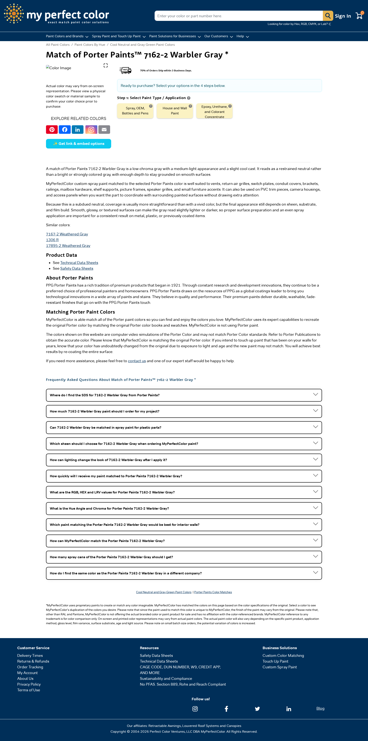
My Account (27, 672)
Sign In (343, 16)
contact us (137, 361)
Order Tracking (30, 667)
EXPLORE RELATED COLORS (78, 118)
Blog (320, 708)
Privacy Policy (29, 684)
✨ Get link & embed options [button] (78, 143)
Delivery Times (30, 655)
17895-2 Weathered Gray (68, 245)
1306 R (52, 240)
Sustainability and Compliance (166, 678)
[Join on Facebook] (226, 708)
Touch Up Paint (275, 661)
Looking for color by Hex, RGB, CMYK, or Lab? (298, 24)
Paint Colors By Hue (90, 45)
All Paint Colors (58, 45)
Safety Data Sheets (76, 268)
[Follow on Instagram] (195, 708)
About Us (25, 678)
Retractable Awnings (164, 726)
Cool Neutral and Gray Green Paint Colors (142, 45)
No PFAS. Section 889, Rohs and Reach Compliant (183, 684)
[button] (328, 16)
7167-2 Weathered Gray (67, 234)
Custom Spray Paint (280, 667)
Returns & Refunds (33, 661)
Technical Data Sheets (79, 262)
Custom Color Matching (283, 655)
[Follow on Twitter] (257, 708)
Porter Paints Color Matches (213, 592)
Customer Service (33, 648)
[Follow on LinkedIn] (288, 708)
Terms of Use (28, 690)
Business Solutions (280, 648)
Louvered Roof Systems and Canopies (211, 726)
